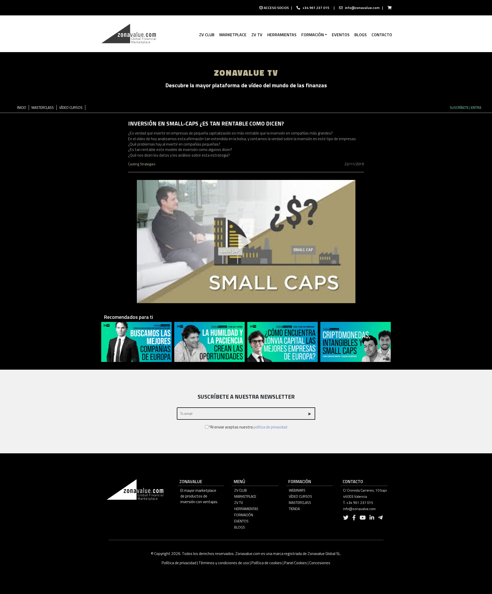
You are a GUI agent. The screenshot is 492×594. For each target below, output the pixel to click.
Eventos (241, 521)
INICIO (21, 107)
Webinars (297, 490)
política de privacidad (270, 427)
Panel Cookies (295, 563)
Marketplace (245, 496)
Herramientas (246, 508)
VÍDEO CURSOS (71, 107)
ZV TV (238, 502)
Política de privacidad (179, 563)
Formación (243, 515)
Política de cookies (266, 563)
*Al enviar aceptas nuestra (247, 427)
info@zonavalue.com (362, 7)
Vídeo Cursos (300, 496)
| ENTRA (475, 107)
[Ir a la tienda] (387, 7)
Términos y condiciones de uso (224, 563)
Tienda (294, 508)
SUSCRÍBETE (459, 107)
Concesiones (319, 563)
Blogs (239, 527)
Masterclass (300, 502)
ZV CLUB (240, 490)
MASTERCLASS (43, 107)
